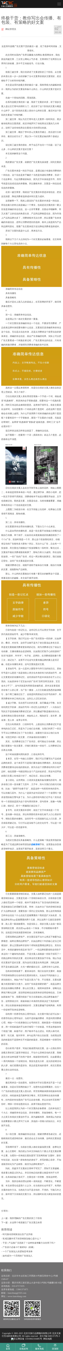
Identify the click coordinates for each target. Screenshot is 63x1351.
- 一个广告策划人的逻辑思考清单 (17, 1251)
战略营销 (35, 844)
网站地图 (47, 1339)
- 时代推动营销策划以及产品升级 (17, 1234)
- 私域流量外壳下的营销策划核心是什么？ (21, 1238)
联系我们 (6, 1270)
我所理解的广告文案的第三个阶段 (26, 1218)
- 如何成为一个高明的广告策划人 (17, 1256)
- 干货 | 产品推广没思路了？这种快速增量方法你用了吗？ (28, 1243)
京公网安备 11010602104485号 (28, 1339)
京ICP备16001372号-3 (50, 1336)
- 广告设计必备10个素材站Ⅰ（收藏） (18, 1247)
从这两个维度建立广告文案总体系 (26, 1222)
